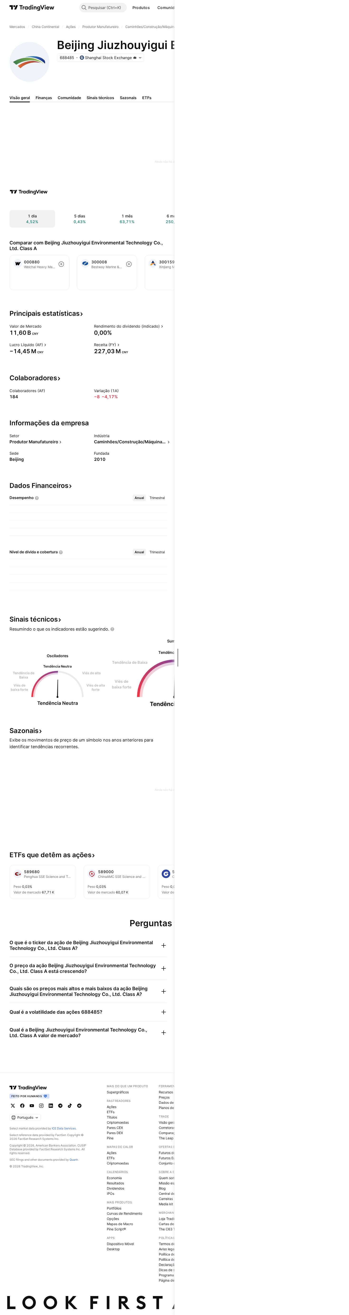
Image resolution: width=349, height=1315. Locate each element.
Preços (164, 1097)
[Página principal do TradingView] (31, 7)
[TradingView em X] (12, 1105)
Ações (111, 1107)
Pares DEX (115, 1133)
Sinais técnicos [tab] (100, 97)
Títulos (112, 1117)
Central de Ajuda (172, 1193)
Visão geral (167, 1122)
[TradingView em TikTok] (69, 1105)
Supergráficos (118, 1092)
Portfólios (114, 1208)
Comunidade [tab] (69, 97)
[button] (153, 7)
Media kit (166, 1204)
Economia (114, 1178)
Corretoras (167, 1128)
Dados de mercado (174, 1102)
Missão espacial (171, 1183)
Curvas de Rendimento (124, 1213)
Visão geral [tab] (19, 97)
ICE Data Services (64, 1128)
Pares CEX (115, 1128)
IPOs (110, 1193)
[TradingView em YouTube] (31, 1105)
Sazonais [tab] (128, 97)
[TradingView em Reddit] (79, 1105)
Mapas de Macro (120, 1224)
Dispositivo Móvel (120, 1244)
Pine (110, 1138)
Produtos (141, 7)
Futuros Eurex (169, 1158)
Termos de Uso (170, 1244)
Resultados (115, 1183)
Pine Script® (116, 1229)
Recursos (166, 1092)
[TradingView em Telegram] (60, 1105)
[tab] (139, 498)
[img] (135, 57)
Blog (162, 1188)
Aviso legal (167, 1249)
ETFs (110, 1112)
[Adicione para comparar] (61, 264)
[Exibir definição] (44, 326)
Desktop (113, 1249)
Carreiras (166, 1199)
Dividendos (115, 1188)
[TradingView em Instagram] (41, 1105)
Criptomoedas (118, 1122)
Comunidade (169, 7)
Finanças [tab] (44, 97)
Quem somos (169, 1178)
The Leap (166, 1138)
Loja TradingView (172, 1219)
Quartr (74, 1159)
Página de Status (172, 1280)
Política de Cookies (173, 1259)
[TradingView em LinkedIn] (50, 1105)
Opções (113, 1219)
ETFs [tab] (146, 97)
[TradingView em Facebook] (22, 1105)
